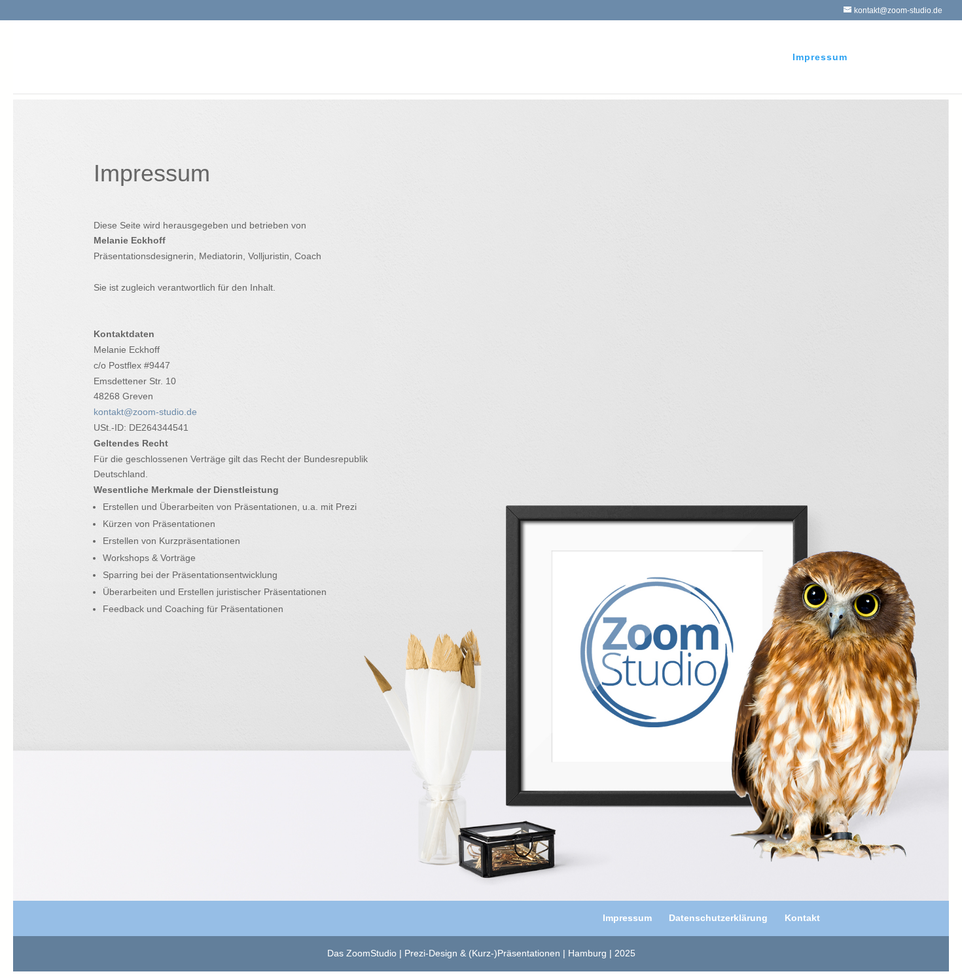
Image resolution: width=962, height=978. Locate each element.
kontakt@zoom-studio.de (145, 412)
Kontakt (802, 918)
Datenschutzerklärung (718, 918)
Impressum (820, 57)
